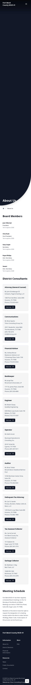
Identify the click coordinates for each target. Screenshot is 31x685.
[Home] (3, 208)
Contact (5, 668)
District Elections (8, 647)
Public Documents (8, 665)
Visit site (8, 307)
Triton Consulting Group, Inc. (19, 682)
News (4, 662)
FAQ (18, 644)
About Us (5, 644)
